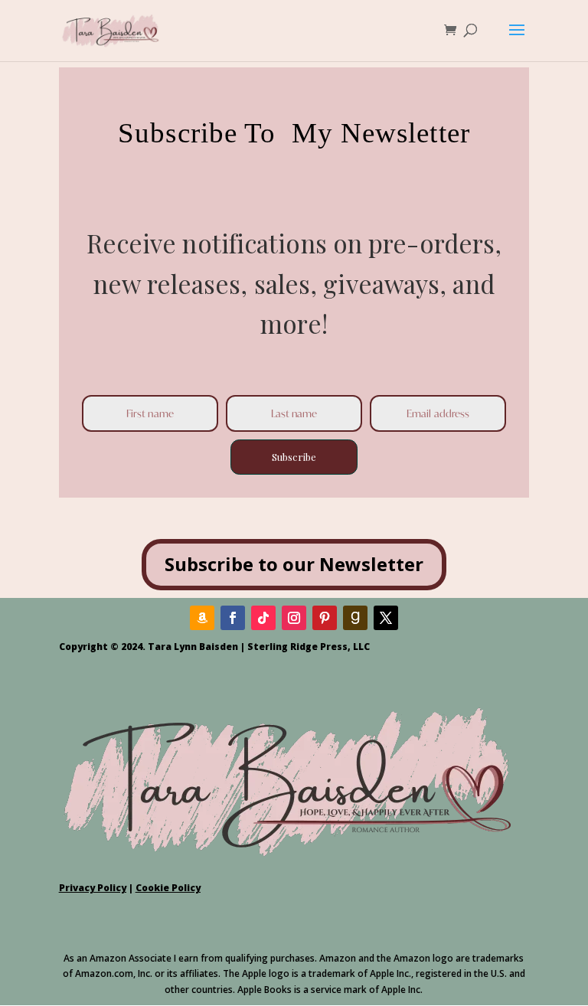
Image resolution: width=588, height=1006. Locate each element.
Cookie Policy (168, 887)
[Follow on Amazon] (202, 618)
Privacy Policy (92, 887)
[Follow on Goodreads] (355, 618)
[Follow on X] (386, 618)
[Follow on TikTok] (263, 618)
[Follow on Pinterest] (324, 618)
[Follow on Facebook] (232, 618)
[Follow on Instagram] (294, 618)
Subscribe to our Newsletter (294, 563)
